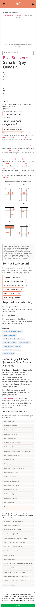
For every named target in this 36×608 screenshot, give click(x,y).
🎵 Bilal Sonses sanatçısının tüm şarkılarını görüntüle (17, 508)
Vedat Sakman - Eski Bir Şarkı (12, 551)
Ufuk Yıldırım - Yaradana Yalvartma (14, 542)
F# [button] (3, 86)
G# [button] (4, 91)
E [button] (3, 81)
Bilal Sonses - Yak (8, 502)
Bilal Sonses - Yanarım (10, 498)
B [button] (3, 98)
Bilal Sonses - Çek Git (10, 434)
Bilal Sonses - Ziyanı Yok (10, 494)
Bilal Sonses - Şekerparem (11, 447)
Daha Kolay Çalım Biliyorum (14, 281)
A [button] (3, 93)
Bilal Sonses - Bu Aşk (9, 438)
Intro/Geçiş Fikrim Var (12, 293)
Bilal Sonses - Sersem (10, 425)
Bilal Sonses (17, 15)
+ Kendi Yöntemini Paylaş (13, 130)
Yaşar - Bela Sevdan (9, 559)
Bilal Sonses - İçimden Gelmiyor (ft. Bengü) (16, 451)
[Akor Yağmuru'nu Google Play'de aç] (8, 101)
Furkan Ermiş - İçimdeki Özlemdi (13, 521)
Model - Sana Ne (8, 555)
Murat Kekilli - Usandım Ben (11, 525)
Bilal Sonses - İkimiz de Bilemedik (13, 468)
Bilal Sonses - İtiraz (9, 459)
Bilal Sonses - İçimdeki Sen (11, 455)
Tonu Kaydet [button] (18, 104)
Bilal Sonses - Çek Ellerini (11, 485)
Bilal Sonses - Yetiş (9, 421)
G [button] (3, 88)
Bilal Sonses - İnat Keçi (10, 464)
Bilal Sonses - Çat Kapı (10, 489)
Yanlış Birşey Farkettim (12, 298)
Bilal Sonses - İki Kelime (10, 472)
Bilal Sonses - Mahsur (10, 430)
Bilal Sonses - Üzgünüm (10, 477)
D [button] (3, 77)
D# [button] (4, 79)
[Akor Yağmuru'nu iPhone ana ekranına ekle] (5, 101)
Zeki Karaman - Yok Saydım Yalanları (14, 572)
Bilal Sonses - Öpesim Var (11, 481)
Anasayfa (8, 15)
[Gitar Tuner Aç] (3, 4)
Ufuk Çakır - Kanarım (9, 585)
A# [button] (4, 95)
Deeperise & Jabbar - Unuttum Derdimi (15, 538)
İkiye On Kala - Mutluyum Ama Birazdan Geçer (17, 563)
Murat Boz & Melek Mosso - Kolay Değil (15, 576)
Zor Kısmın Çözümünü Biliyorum (15, 285)
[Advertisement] (18, 31)
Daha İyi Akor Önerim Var (13, 289)
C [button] (3, 72)
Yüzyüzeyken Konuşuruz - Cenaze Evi (14, 581)
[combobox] (18, 53)
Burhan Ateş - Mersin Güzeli (12, 529)
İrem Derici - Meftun (9, 568)
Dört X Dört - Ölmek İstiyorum (12, 546)
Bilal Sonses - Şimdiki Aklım (11, 442)
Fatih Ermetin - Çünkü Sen (11, 534)
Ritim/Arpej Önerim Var (12, 277)
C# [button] (4, 74)
